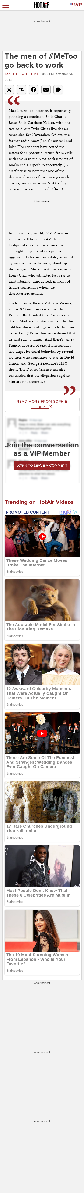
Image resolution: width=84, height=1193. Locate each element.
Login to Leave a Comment (42, 465)
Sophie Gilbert (23, 74)
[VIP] (76, 5)
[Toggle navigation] (5, 5)
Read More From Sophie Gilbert (42, 404)
